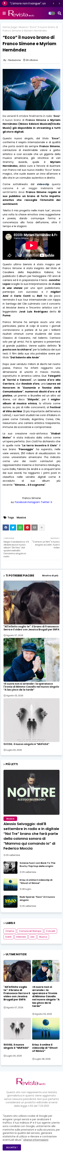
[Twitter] (13, 527)
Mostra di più (50, 575)
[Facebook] (6, 527)
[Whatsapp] (20, 527)
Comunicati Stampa (30, 931)
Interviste (21, 936)
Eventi (8, 936)
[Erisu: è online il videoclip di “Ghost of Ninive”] (11, 884)
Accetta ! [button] (12, 1147)
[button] (53, 3)
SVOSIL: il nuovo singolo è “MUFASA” (26, 744)
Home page (10, 27)
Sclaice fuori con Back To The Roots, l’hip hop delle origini (37, 864)
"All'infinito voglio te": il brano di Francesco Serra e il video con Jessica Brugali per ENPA (31, 628)
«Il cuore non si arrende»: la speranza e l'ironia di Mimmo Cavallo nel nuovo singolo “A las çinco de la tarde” (31, 686)
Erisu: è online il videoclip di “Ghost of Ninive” (36, 881)
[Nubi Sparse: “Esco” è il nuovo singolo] (11, 901)
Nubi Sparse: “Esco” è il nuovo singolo (37, 898)
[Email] (34, 527)
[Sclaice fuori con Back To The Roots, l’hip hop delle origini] (11, 867)
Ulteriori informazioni (35, 1140)
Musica (23, 27)
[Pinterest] (27, 527)
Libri (32, 936)
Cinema (9, 931)
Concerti (50, 931)
